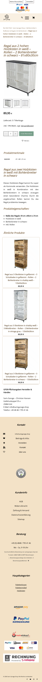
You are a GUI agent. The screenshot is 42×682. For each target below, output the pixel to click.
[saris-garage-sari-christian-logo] (17, 17)
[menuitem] (16, 1)
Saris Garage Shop (19, 28)
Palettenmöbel (21, 588)
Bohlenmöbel (31, 28)
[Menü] (26, 17)
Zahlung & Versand (21, 510)
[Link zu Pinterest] (37, 679)
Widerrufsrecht (21, 506)
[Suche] (21, 17)
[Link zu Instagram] (34, 679)
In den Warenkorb (26, 134)
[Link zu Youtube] (30, 679)
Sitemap (21, 519)
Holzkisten (21, 591)
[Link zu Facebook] (27, 679)
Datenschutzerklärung (21, 515)
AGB (21, 501)
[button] (25, 140)
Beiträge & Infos (22, 438)
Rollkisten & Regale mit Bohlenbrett (15, 31)
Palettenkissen (21, 585)
